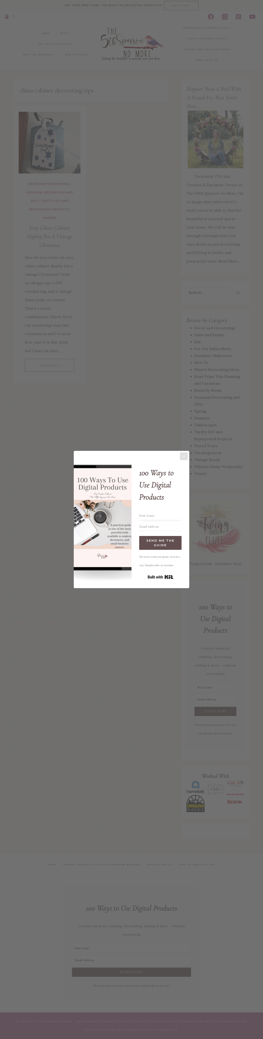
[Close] (184, 456)
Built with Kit (160, 577)
